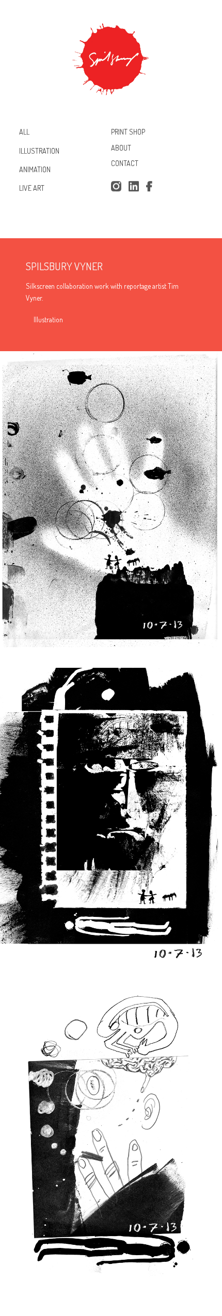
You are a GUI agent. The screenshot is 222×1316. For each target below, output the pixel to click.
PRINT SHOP (128, 131)
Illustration (48, 319)
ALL (24, 131)
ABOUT (121, 147)
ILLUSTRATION (39, 150)
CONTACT (124, 163)
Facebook (151, 186)
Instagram (116, 186)
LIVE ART (31, 188)
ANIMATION (35, 169)
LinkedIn (134, 186)
